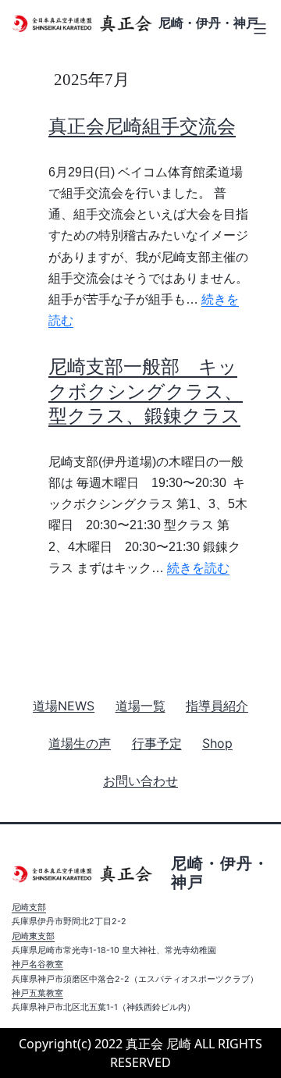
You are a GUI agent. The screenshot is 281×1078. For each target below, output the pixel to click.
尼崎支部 (29, 907)
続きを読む (198, 568)
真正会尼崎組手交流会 (142, 126)
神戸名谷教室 (37, 964)
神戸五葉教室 (37, 993)
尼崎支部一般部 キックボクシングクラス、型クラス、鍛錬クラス (145, 390)
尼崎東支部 (33, 936)
